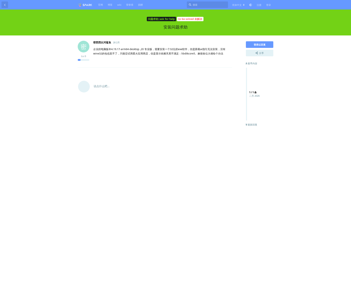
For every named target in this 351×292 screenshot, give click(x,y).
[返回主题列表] (4, 4)
